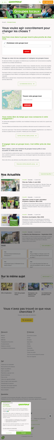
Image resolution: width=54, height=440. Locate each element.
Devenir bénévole (5, 375)
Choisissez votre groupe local (17, 43)
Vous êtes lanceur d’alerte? (8, 387)
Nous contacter (5, 390)
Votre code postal (28, 99)
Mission (3, 335)
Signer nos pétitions (6, 369)
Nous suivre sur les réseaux (8, 366)
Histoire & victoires (5, 346)
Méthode (3, 340)
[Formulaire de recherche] (39, 2)
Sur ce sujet (46, 276)
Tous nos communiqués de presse (35, 354)
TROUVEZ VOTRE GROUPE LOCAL (25, 164)
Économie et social (31, 335)
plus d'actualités (46, 174)
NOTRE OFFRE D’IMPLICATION (26, 136)
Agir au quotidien (5, 371)
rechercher (28, 320)
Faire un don (4, 377)
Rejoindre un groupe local (7, 373)
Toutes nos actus (31, 352)
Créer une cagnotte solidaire (8, 379)
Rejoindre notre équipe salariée (9, 385)
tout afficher (46, 245)
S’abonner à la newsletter (7, 364)
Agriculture (29, 342)
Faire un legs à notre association (9, 381)
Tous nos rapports (31, 356)
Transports (29, 348)
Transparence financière (7, 342)
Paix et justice (30, 350)
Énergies (29, 340)
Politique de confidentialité (39, 418)
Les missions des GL (26, 84)
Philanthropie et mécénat (7, 383)
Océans (29, 346)
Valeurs (3, 337)
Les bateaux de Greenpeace (8, 348)
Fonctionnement (5, 344)
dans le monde (34, 420)
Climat (28, 337)
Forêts (28, 344)
